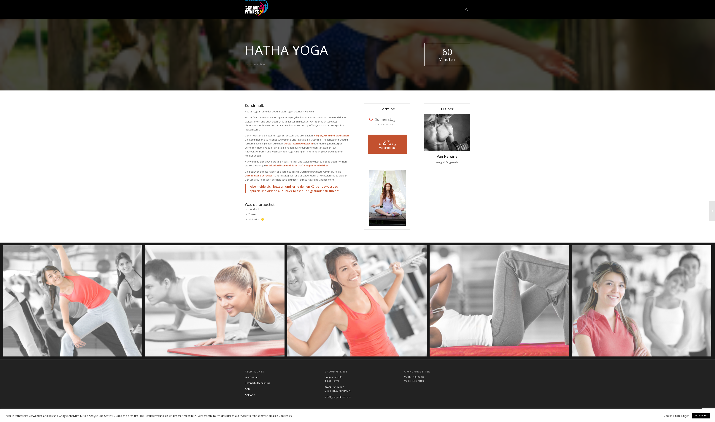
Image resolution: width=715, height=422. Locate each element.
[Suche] (466, 9)
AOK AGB (250, 395)
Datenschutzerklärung (257, 383)
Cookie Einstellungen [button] (676, 415)
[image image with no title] (74, 302)
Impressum (251, 377)
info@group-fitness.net (338, 397)
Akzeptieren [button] (701, 415)
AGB (247, 389)
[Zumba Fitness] (712, 211)
